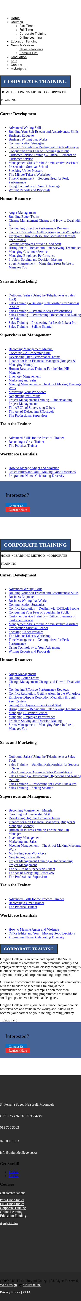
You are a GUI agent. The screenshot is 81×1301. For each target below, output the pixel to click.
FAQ (14, 61)
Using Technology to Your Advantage (34, 186)
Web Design (8, 1285)
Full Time (26, 30)
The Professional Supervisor (28, 415)
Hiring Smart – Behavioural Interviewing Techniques (45, 248)
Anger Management (22, 212)
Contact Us (16, 505)
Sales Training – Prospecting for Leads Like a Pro (42, 322)
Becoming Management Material (31, 349)
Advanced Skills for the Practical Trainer (36, 438)
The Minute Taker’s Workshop (30, 174)
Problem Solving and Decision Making (35, 259)
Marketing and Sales (23, 380)
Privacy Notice (10, 1292)
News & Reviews (23, 45)
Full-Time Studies (12, 1204)
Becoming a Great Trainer (26, 441)
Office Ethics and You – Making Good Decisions (42, 472)
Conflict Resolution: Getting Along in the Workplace (44, 232)
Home (15, 18)
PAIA (27, 1292)
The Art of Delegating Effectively (31, 411)
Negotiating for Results (24, 396)
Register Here (18, 509)
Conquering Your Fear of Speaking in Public (39, 151)
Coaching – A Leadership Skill (30, 353)
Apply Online (9, 1223)
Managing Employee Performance (32, 255)
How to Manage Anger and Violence (34, 468)
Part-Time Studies (12, 1200)
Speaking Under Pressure (26, 170)
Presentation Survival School (28, 167)
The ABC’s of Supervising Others (32, 407)
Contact (16, 65)
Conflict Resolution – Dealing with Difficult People (44, 147)
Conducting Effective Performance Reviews (39, 228)
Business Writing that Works (28, 139)
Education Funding (24, 41)
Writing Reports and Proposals (29, 190)
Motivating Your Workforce (27, 392)
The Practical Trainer (23, 445)
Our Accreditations (12, 1193)
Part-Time (26, 26)
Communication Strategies (26, 143)
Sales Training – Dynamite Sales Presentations (40, 311)
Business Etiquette (21, 135)
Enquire (8, 1020)
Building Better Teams (24, 216)
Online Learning (30, 37)
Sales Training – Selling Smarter (30, 326)
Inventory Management (24, 376)
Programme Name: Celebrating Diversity (36, 476)
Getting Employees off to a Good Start (35, 244)
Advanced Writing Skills (25, 127)
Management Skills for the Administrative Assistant (43, 163)
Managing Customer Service (28, 252)
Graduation (19, 57)
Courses (17, 22)
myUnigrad (18, 69)
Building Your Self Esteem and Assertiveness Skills (43, 131)
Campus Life (28, 53)
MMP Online (32, 1285)
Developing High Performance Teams (34, 357)
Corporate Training (32, 34)
